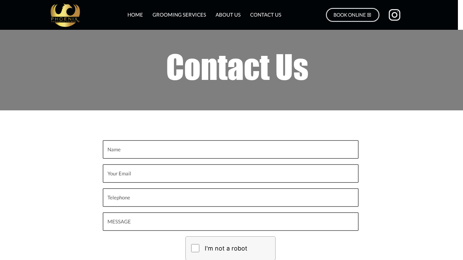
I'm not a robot (226, 248)
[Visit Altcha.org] (261, 248)
